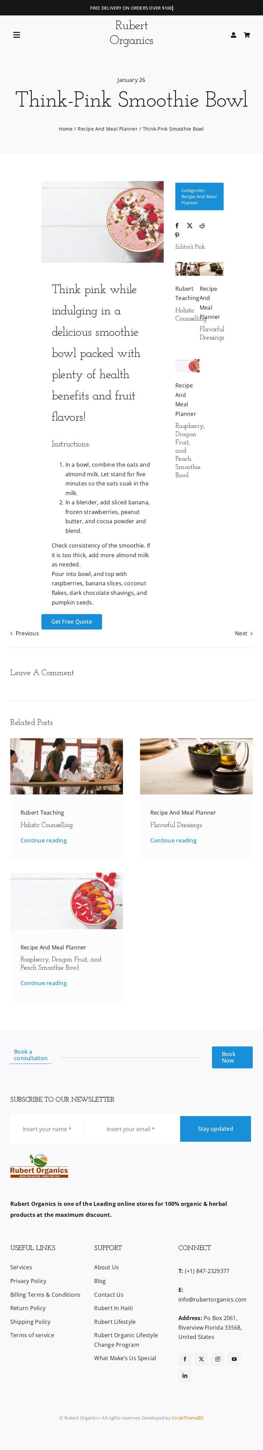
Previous (27, 633)
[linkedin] (184, 1375)
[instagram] (217, 1359)
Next (241, 633)
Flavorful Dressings (175, 825)
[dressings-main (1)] (212, 264)
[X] (190, 226)
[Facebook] (177, 226)
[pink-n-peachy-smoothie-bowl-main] (187, 362)
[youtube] (234, 1359)
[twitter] (201, 1359)
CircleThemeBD (188, 1418)
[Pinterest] (177, 235)
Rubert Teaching (42, 812)
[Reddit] (202, 226)
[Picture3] (187, 264)
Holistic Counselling (47, 825)
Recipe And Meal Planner (183, 812)
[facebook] (184, 1359)
